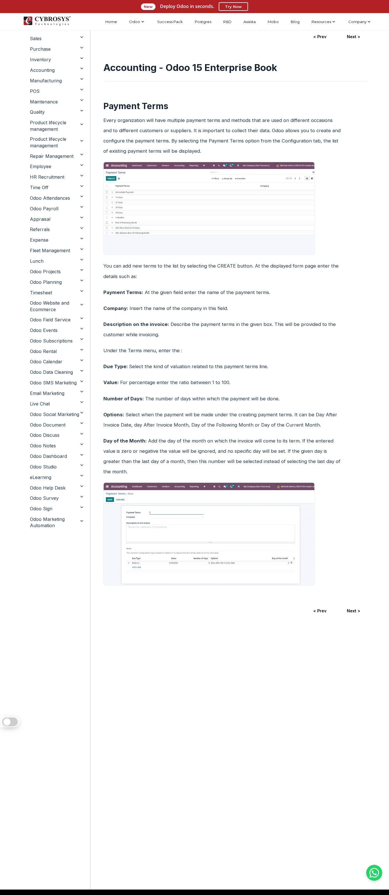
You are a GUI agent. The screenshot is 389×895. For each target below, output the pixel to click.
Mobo (273, 21)
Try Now (233, 6)
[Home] (47, 22)
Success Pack (170, 21)
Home (111, 21)
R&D (227, 21)
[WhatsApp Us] (374, 872)
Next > (353, 36)
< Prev (319, 36)
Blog (295, 21)
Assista (249, 21)
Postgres (203, 21)
